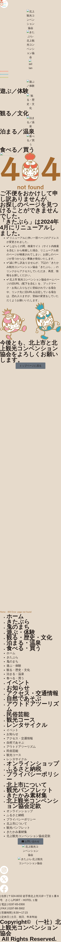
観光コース (21, 719)
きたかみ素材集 (27, 795)
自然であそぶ (24, 698)
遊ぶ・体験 (21, 632)
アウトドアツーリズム (33, 706)
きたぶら (18, 621)
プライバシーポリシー (33, 777)
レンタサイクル (27, 725)
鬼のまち (18, 627)
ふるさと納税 (24, 769)
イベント (18, 682)
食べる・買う (24, 648)
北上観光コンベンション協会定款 (33, 803)
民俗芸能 (18, 714)
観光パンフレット (30, 790)
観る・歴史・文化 (29, 637)
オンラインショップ (33, 763)
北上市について (27, 784)
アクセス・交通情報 (32, 693)
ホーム (15, 616)
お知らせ (18, 688)
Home (3, 612)
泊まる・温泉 (24, 642)
